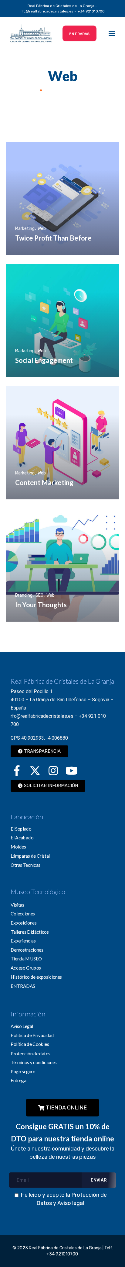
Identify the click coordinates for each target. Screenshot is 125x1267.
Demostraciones (27, 950)
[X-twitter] (35, 770)
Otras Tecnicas (25, 864)
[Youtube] (71, 770)
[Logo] (31, 34)
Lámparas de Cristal (30, 855)
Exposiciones (24, 922)
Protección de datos (30, 1053)
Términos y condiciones (34, 1062)
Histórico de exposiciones (36, 976)
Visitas (17, 904)
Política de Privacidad (32, 1035)
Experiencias (23, 940)
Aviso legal (70, 1203)
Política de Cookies (30, 1044)
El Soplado (21, 828)
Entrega (18, 1080)
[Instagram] (53, 770)
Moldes (18, 846)
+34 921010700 (62, 1254)
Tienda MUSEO (26, 958)
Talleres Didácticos (30, 931)
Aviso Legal (22, 1026)
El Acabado (22, 837)
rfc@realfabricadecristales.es (42, 716)
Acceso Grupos (26, 967)
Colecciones (23, 913)
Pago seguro (23, 1071)
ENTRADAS (23, 985)
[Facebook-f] (17, 770)
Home (30, 90)
